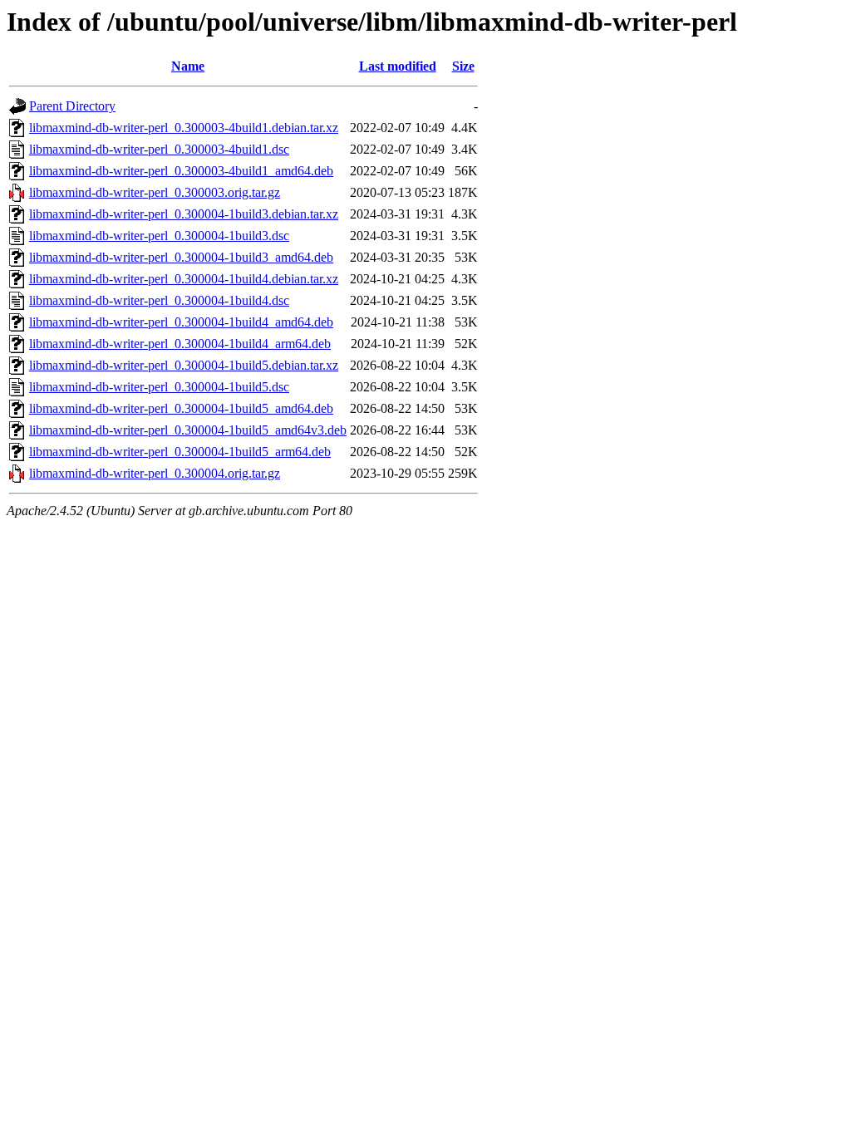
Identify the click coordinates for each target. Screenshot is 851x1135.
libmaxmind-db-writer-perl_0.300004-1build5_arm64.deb (180, 452)
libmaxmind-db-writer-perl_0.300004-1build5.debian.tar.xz (183, 365)
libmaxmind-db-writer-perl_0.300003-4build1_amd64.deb (181, 171)
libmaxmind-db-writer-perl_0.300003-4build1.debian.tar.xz (183, 127)
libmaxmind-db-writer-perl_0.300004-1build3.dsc (159, 235)
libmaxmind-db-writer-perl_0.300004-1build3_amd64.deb (181, 257)
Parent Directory (72, 106)
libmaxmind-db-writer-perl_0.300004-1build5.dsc (159, 387)
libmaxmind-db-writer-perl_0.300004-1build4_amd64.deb (181, 322)
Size (463, 66)
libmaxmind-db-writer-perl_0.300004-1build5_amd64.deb (181, 408)
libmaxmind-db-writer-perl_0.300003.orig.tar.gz (154, 192)
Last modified (397, 66)
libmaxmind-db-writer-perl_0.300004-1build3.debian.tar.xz (183, 214)
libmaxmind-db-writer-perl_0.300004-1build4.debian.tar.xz (183, 279)
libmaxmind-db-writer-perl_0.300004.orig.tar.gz (154, 473)
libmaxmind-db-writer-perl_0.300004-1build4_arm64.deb (180, 344)
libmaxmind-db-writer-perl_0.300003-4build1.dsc (159, 149)
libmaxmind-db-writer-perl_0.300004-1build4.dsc (159, 300)
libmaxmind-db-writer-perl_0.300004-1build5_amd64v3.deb (188, 430)
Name (187, 66)
